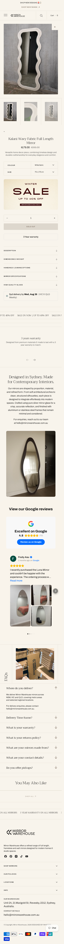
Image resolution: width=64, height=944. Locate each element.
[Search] (41, 15)
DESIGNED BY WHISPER (41, 925)
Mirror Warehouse (20, 925)
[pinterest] (11, 856)
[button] (5, 15)
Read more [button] (16, 580)
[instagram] (16, 856)
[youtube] (27, 856)
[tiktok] (21, 856)
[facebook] (5, 856)
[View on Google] (13, 559)
